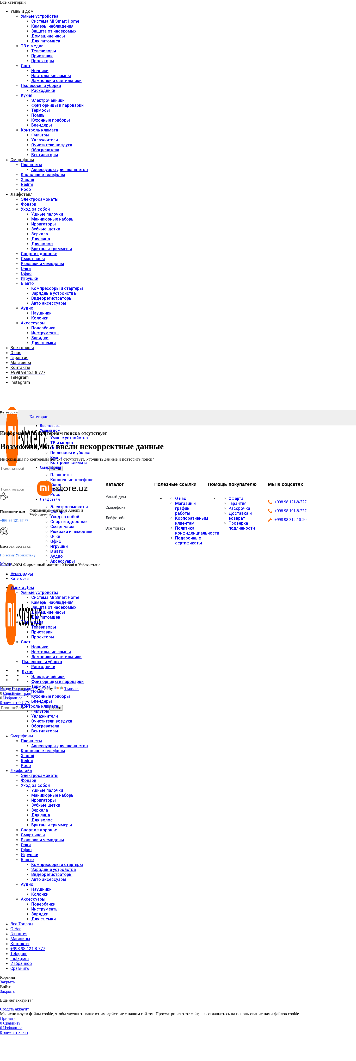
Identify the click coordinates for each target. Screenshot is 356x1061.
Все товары (116, 528)
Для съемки (43, 342)
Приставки (42, 55)
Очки (26, 268)
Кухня (26, 95)
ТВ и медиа (32, 45)
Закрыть (7, 982)
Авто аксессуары (48, 303)
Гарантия (238, 503)
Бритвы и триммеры (51, 248)
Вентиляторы (44, 154)
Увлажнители (44, 139)
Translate (71, 688)
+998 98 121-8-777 (290, 502)
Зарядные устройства (53, 293)
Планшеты (31, 164)
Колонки (39, 318)
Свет (25, 65)
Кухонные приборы (50, 120)
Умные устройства (39, 16)
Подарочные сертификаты (188, 540)
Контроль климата (39, 130)
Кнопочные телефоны (43, 174)
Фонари (28, 204)
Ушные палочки (47, 214)
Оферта (236, 498)
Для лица (40, 238)
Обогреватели (45, 149)
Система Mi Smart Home (55, 21)
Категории (38, 417)
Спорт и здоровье (39, 253)
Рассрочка (239, 508)
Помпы (38, 115)
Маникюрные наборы (53, 219)
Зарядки (39, 337)
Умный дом (116, 497)
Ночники (39, 70)
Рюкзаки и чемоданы (42, 263)
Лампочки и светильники (56, 80)
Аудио (27, 308)
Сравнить (19, 968)
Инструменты (45, 332)
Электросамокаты (39, 199)
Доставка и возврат (240, 516)
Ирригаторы (43, 224)
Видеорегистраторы (51, 298)
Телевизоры (43, 50)
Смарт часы (33, 258)
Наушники (41, 313)
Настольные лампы (51, 75)
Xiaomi (27, 179)
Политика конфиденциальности (197, 531)
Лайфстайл (115, 518)
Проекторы (42, 60)
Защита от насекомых (53, 31)
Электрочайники (48, 100)
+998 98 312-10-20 (290, 519)
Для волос (42, 243)
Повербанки (43, 327)
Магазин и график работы (185, 508)
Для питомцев (45, 41)
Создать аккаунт (14, 1009)
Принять (7, 1018)
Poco (26, 189)
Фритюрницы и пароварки (57, 105)
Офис (26, 273)
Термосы (40, 110)
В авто (27, 283)
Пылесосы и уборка (41, 85)
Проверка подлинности (242, 526)
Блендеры (41, 125)
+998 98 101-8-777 (290, 510)
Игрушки (29, 278)
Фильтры (40, 135)
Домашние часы (48, 36)
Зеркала (39, 233)
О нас (180, 498)
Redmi (27, 184)
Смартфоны (116, 507)
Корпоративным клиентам (191, 521)
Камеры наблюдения (52, 26)
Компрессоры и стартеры (57, 288)
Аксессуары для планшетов (59, 169)
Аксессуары (33, 323)
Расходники (43, 90)
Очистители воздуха (51, 144)
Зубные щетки (45, 229)
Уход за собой (35, 209)
